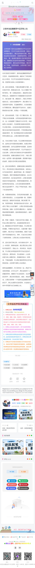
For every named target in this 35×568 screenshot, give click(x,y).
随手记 (7, 361)
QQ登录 (12, 481)
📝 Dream (14, 16)
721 (15, 403)
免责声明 (14, 537)
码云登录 (24, 485)
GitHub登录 (24, 488)
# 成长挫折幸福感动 (18, 368)
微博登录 (13, 485)
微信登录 (24, 481)
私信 (30, 34)
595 (19, 403)
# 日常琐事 (7, 368)
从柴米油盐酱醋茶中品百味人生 (15, 28)
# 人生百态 (15, 364)
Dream (10, 32)
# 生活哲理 (24, 364)
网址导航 (6, 537)
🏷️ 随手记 (20, 16)
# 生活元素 (7, 364)
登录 (12, 472)
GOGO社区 (22, 541)
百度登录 (12, 488)
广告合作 (23, 537)
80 (23, 403)
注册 (24, 472)
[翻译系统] (32, 290)
